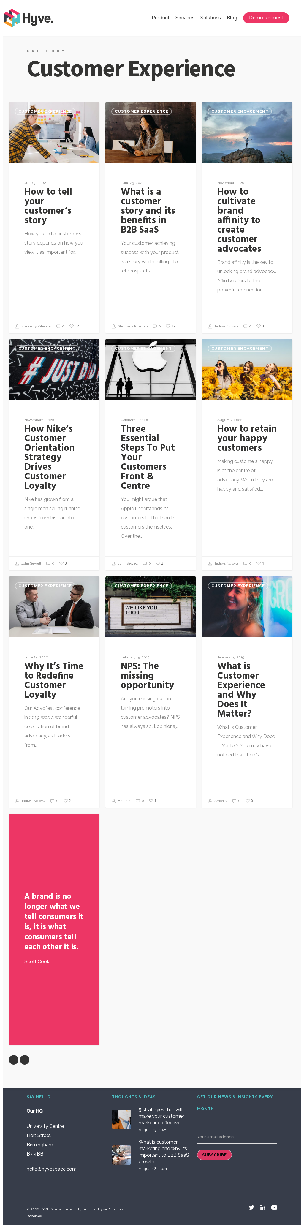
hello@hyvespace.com (52, 1169)
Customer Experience (45, 111)
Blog (232, 18)
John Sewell (30, 563)
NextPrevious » (24, 1060)
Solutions (210, 18)
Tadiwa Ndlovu (225, 326)
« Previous (13, 1060)
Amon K (124, 801)
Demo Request (266, 18)
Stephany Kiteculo (35, 326)
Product (161, 18)
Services (184, 18)
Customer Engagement (239, 111)
